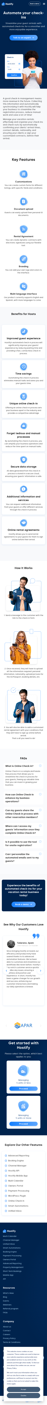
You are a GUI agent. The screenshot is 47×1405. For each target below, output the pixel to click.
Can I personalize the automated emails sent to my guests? (22, 857)
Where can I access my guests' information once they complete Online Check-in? (22, 829)
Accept (23, 1389)
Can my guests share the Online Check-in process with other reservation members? (21, 814)
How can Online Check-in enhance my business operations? (19, 798)
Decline (23, 1395)
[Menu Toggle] (44, 4)
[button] (23, 766)
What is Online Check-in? (19, 766)
